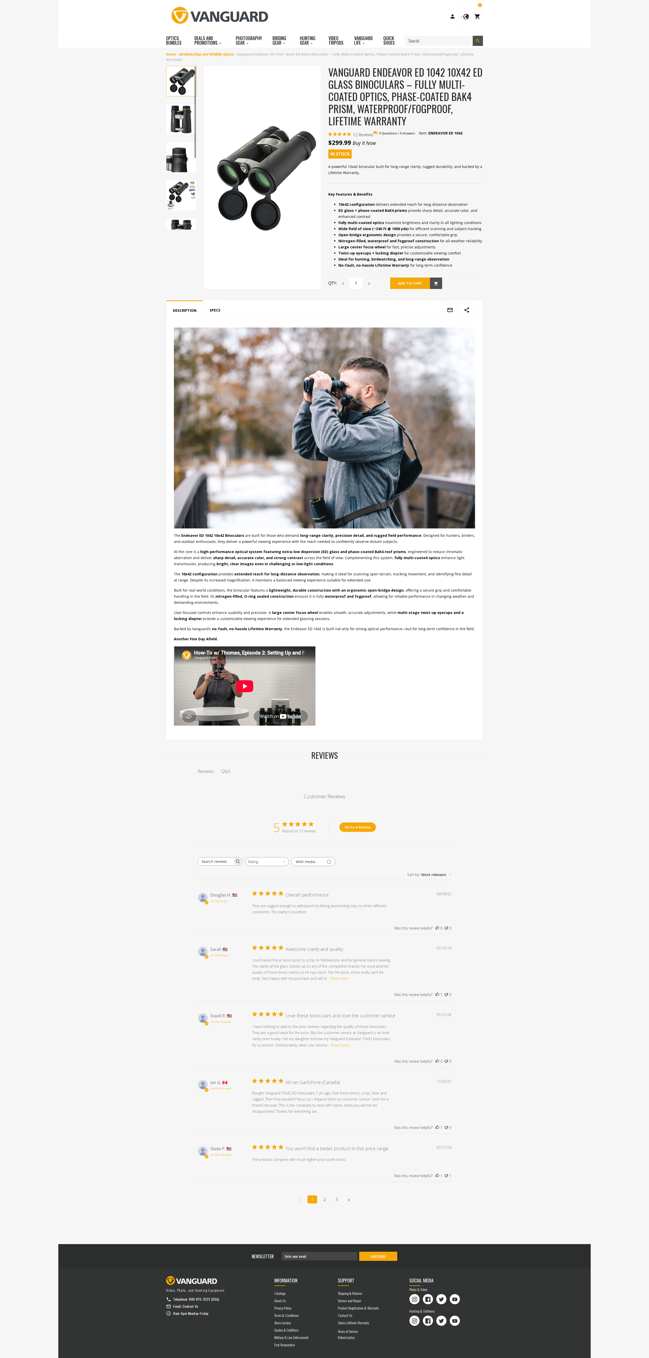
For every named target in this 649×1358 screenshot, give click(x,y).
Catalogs (279, 1293)
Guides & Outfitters (286, 1330)
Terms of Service (348, 1331)
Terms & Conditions (286, 1315)
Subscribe (378, 1256)
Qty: (332, 283)
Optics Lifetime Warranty (353, 1322)
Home (171, 54)
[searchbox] (215, 861)
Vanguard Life (363, 40)
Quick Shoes (389, 40)
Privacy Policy (282, 1308)
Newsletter (263, 1256)
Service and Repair (349, 1300)
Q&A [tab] (225, 771)
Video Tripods (336, 40)
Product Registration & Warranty (358, 1308)
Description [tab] (184, 310)
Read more (339, 978)
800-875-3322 (199, 1299)
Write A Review (358, 827)
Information (285, 1280)
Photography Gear (249, 40)
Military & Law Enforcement (291, 1337)
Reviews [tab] (206, 771)
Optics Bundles (174, 40)
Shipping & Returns (350, 1293)
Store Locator (282, 1322)
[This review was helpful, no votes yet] (437, 928)
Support (346, 1280)
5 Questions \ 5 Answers (397, 133)
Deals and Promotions (206, 40)
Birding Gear (279, 40)
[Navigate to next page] (349, 1199)
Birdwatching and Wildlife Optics (206, 54)
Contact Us (191, 1306)
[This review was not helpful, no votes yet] (446, 928)
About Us (280, 1300)
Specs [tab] (215, 310)
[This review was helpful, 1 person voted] (437, 995)
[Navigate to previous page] (300, 1199)
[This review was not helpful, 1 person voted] (446, 1176)
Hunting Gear (307, 40)
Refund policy (346, 1337)
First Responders (284, 1344)
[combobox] (267, 861)
